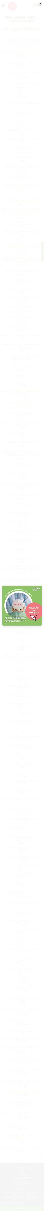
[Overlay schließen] (40, 4)
